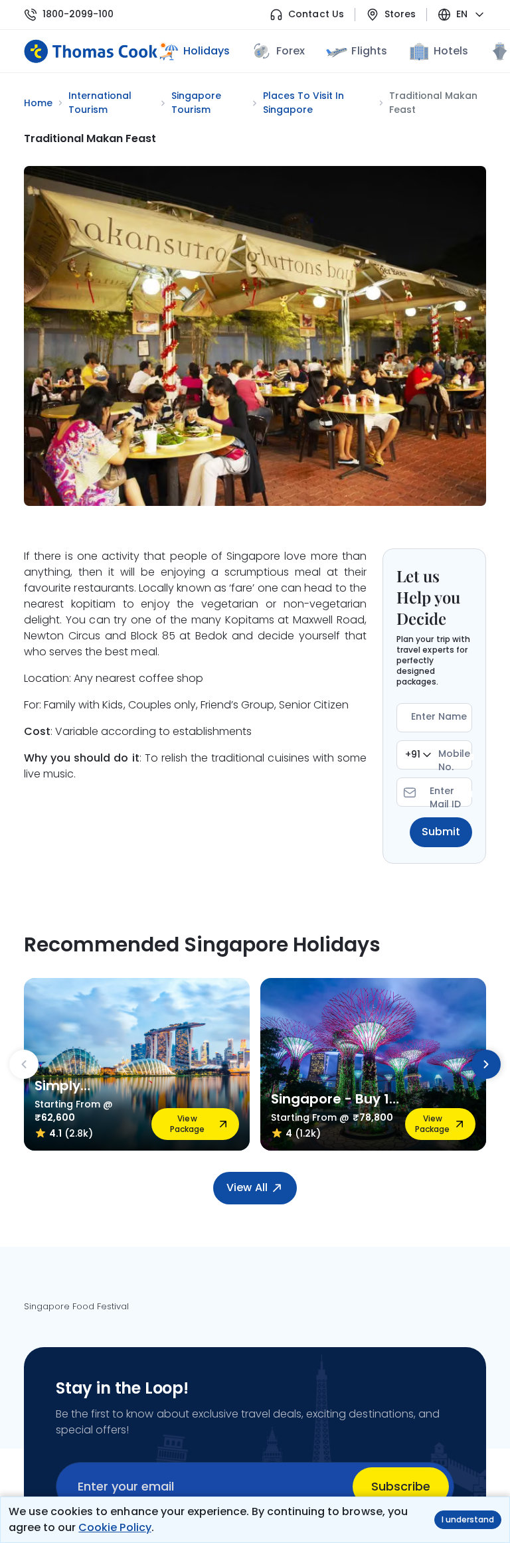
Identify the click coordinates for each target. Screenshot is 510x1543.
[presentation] (24, 1064)
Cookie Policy (114, 1527)
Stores (400, 14)
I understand (468, 1519)
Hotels (451, 50)
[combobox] (418, 755)
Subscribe (400, 1486)
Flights (368, 50)
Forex (290, 50)
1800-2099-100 (78, 14)
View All (246, 1187)
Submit (441, 831)
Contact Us (315, 14)
